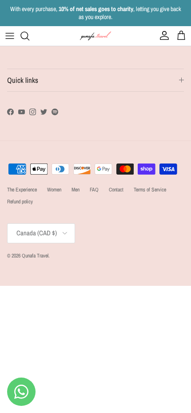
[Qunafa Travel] (95, 35)
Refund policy (20, 201)
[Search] (29, 36)
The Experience (22, 189)
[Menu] (10, 36)
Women (54, 189)
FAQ (94, 189)
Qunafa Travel (35, 255)
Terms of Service (150, 189)
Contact (116, 189)
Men (76, 189)
